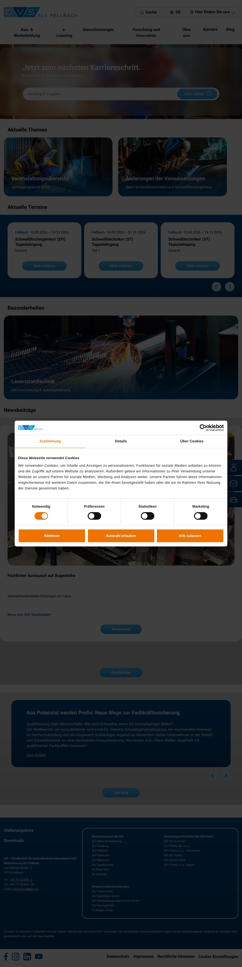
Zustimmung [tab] (50, 441)
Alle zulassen (190, 536)
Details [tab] (121, 441)
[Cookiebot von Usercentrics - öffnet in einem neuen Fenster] (203, 427)
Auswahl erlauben (121, 536)
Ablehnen (52, 536)
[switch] (94, 516)
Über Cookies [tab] (191, 441)
